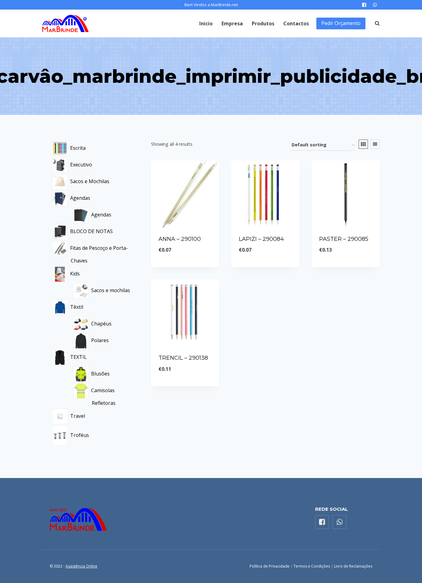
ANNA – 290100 (179, 239)
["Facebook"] (364, 5)
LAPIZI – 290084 (261, 239)
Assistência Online (81, 566)
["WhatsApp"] (375, 5)
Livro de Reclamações (353, 566)
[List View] (375, 144)
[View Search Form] (374, 23)
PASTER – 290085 (343, 239)
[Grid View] (363, 144)
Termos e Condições (311, 566)
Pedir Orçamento (341, 23)
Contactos (296, 23)
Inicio (206, 23)
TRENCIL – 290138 (183, 357)
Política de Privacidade (269, 566)
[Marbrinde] (65, 23)
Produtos (263, 23)
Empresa (232, 23)
